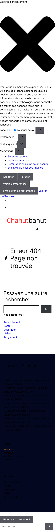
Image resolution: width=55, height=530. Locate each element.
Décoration (10, 329)
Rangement (10, 337)
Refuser (25, 176)
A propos (8, 452)
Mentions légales (13, 456)
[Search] (46, 309)
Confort (8, 325)
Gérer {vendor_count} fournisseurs (27, 164)
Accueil (8, 449)
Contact (8, 459)
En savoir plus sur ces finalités (25, 167)
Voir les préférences (15, 183)
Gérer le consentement (16, 519)
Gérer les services (18, 160)
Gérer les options (17, 156)
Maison (8, 333)
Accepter (8, 176)
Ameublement (12, 322)
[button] (27, 44)
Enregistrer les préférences (19, 190)
